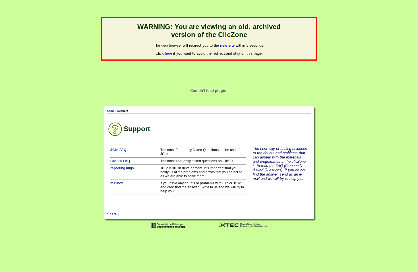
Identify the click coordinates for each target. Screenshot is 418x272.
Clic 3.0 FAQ (120, 161)
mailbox (116, 183)
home (111, 110)
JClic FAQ (118, 150)
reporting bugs (122, 168)
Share (112, 214)
